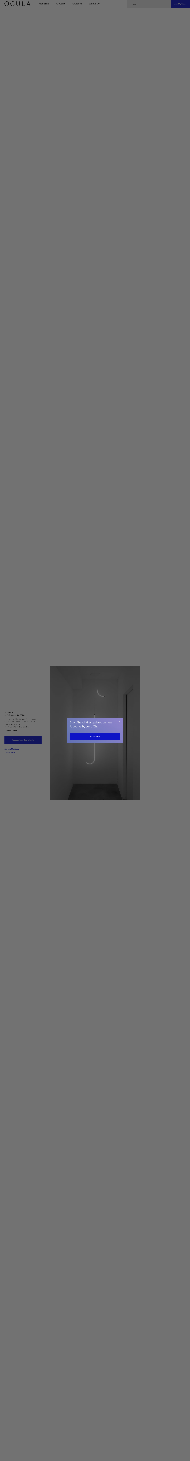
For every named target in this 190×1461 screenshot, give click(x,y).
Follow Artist (95, 736)
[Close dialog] (119, 721)
